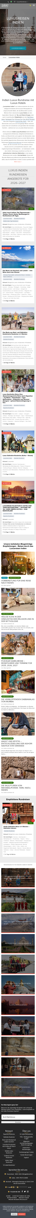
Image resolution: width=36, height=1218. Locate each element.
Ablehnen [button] (14, 1214)
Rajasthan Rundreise (9, 1134)
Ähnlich (4, 577)
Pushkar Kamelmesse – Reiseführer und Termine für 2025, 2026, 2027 (16, 663)
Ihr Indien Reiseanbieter (26, 1134)
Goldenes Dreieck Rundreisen (9, 1156)
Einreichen (18, 1122)
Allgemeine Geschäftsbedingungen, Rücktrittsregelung (26, 1143)
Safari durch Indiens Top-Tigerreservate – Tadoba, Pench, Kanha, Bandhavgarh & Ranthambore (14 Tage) (17, 214)
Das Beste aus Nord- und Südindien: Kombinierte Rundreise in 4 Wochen (15, 333)
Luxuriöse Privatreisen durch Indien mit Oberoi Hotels (9, 1146)
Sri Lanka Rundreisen (9, 1165)
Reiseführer (12, 1197)
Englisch (26, 1157)
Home (4, 57)
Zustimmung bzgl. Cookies (26, 1152)
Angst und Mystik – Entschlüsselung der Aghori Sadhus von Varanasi (16, 743)
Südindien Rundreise (9, 1137)
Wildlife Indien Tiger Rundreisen (10, 221)
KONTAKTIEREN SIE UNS (21, 1196)
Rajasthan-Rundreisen (8, 408)
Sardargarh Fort (10, 119)
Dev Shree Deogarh (29, 119)
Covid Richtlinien (22, 2)
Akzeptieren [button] (22, 1214)
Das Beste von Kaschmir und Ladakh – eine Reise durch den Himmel (17, 271)
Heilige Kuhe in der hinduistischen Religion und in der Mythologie (17, 619)
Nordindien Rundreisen (19, 218)
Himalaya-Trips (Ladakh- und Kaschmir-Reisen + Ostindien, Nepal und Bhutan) (16, 275)
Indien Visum (24, 1197)
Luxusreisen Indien (17, 48)
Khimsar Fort (19, 119)
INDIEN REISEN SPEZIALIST (18, 1199)
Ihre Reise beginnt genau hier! (9, 1105)
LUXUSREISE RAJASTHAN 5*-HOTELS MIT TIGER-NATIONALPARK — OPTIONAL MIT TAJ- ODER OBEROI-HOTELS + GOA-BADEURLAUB (17, 508)
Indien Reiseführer (15, 577)
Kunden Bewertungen (26, 1155)
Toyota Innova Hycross (14, 142)
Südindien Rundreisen (8, 339)
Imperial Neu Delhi (20, 121)
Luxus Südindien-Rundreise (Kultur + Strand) (18, 455)
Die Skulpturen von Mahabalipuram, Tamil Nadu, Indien (16, 788)
